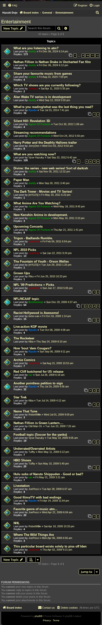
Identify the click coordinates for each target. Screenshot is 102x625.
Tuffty (31, 451)
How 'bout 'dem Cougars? (32, 348)
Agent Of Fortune (39, 124)
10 (87, 55)
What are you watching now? (35, 154)
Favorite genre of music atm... (36, 509)
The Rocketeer (24, 338)
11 (92, 55)
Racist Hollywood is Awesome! (36, 313)
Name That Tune (25, 411)
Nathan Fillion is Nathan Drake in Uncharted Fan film (52, 62)
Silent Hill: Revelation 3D (32, 121)
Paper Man (21, 180)
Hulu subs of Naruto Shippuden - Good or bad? (48, 474)
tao (30, 374)
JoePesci (33, 489)
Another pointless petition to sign (38, 383)
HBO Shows (22, 460)
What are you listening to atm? (36, 48)
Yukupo (33, 88)
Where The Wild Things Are (34, 535)
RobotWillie (34, 414)
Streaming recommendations (35, 132)
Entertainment (16, 21)
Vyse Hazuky (36, 157)
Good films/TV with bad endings (37, 497)
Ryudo (32, 110)
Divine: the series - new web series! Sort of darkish (51, 168)
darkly (32, 51)
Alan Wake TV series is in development (42, 97)
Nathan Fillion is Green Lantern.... (38, 423)
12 (97, 55)
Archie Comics (24, 360)
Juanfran (34, 241)
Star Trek (20, 397)
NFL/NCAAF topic (26, 299)
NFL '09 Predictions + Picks (34, 285)
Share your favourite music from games (43, 73)
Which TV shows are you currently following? (47, 85)
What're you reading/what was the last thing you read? (53, 107)
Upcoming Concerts (28, 226)
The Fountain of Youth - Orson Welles (41, 261)
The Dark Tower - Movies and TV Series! (43, 191)
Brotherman (35, 302)
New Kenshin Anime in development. (41, 215)
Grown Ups (22, 273)
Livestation (22, 486)
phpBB (38, 616)
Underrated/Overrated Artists (34, 448)
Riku (31, 276)
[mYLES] (33, 194)
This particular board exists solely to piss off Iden (50, 546)
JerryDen (33, 145)
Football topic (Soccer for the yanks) (40, 434)
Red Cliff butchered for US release (38, 371)
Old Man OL (35, 426)
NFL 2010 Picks (25, 250)
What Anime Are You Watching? (37, 203)
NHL (17, 523)
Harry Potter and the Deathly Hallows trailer (45, 142)
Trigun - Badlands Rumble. (33, 238)
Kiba (30, 341)
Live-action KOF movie (30, 326)
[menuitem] (12, 5)
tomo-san (33, 316)
